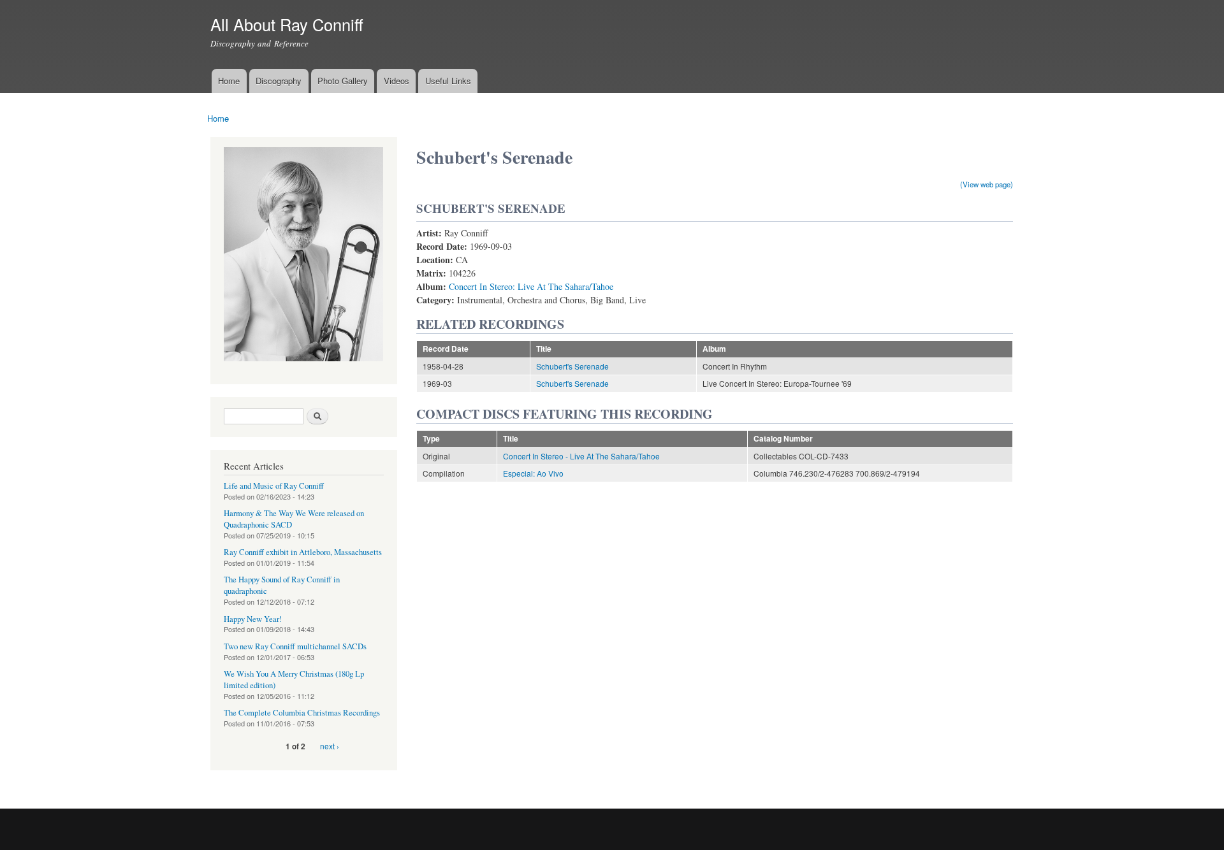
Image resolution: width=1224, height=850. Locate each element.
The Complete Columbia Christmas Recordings (302, 712)
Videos (396, 81)
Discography (279, 81)
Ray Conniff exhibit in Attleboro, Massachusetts (303, 552)
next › (329, 745)
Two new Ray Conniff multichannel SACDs (295, 646)
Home (229, 81)
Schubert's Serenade (572, 366)
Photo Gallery (342, 81)
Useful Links (448, 81)
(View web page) (986, 184)
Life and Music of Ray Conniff (274, 485)
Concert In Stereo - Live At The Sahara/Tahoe (581, 455)
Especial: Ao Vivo (533, 473)
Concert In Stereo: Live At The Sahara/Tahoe (531, 286)
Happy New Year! (253, 619)
